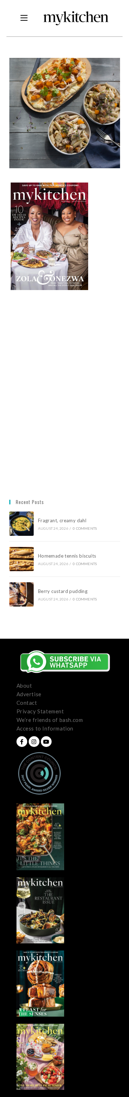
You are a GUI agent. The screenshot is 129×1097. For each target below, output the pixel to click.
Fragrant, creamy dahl (62, 520)
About (24, 685)
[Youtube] (46, 741)
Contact (26, 702)
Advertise (29, 694)
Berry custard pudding (64, 591)
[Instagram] (34, 741)
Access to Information (45, 728)
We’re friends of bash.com (49, 720)
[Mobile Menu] (24, 18)
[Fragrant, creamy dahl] (21, 524)
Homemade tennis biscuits (67, 556)
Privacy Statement (40, 711)
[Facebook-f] (21, 741)
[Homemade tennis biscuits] (21, 559)
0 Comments (85, 528)
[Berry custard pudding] (21, 594)
